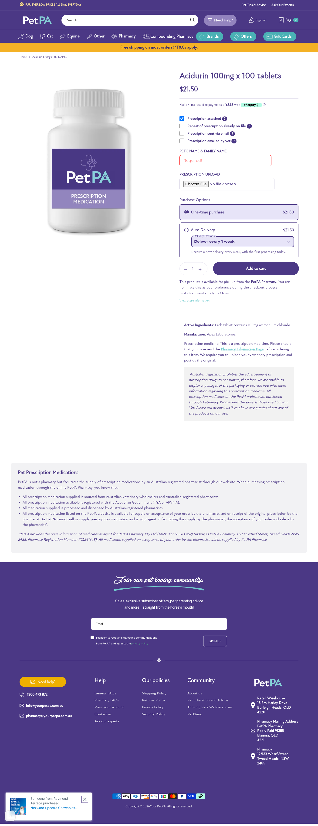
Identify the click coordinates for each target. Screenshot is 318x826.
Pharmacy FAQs (107, 700)
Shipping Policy (154, 693)
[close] (85, 799)
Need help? (223, 20)
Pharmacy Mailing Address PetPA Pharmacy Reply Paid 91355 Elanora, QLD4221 (277, 730)
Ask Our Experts (282, 5)
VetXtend (194, 714)
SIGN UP (215, 641)
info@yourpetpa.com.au (44, 705)
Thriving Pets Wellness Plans (210, 707)
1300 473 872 (37, 694)
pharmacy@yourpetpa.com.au (49, 715)
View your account (109, 707)
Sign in (261, 20)
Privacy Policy (153, 707)
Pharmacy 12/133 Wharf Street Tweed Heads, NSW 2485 (273, 756)
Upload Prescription (195, 179)
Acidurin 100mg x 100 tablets (49, 57)
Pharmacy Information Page (242, 349)
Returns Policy (153, 700)
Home (23, 57)
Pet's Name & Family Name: (203, 151)
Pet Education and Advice (207, 700)
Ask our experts (107, 721)
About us (194, 693)
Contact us (103, 714)
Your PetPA (158, 806)
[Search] (192, 20)
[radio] (238, 212)
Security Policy (153, 714)
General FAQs (105, 693)
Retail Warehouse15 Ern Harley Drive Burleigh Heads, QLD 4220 (274, 705)
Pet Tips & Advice (254, 5)
